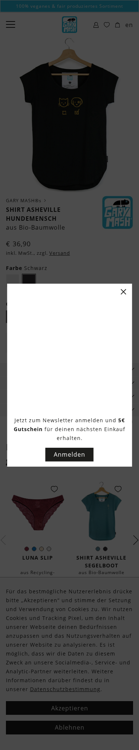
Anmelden (69, 454)
